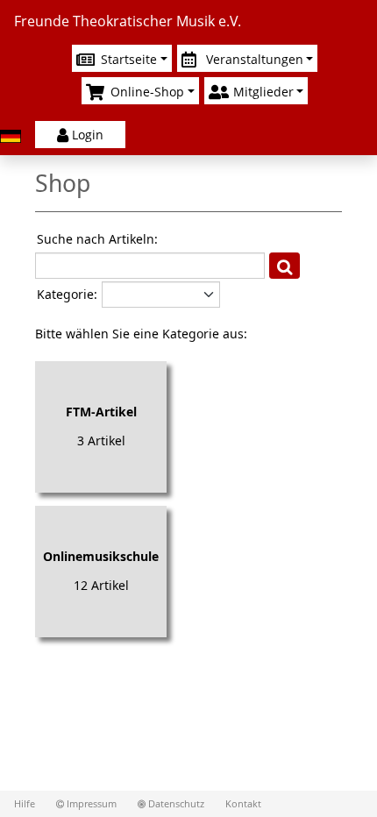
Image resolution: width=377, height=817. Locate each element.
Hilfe (24, 804)
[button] (284, 265)
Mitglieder (262, 91)
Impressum (90, 804)
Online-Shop (145, 91)
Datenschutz (175, 804)
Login (87, 134)
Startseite (127, 59)
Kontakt (243, 804)
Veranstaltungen (253, 59)
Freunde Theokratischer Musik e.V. (127, 21)
